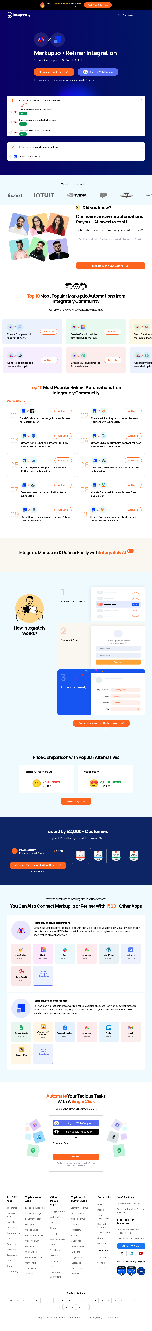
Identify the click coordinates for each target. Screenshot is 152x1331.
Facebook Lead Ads (35, 1207)
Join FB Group (133, 1246)
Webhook (55, 1216)
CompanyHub (13, 1233)
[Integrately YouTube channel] (140, 1253)
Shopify (53, 1227)
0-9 (10, 1300)
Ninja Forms (77, 1257)
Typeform (76, 1229)
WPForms (75, 1251)
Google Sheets (57, 1211)
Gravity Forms (77, 1213)
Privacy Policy (95, 1317)
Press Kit (101, 1243)
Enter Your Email (61, 1143)
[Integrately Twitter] (121, 1253)
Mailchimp (30, 1246)
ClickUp (54, 1233)
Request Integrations (103, 1225)
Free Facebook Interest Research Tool (128, 1231)
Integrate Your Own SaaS (129, 1203)
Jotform (75, 1224)
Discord (54, 1255)
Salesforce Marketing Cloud (33, 1270)
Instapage (76, 1262)
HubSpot (29, 1224)
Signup (100, 1238)
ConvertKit (30, 1262)
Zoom (53, 1266)
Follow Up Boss (11, 1215)
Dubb (9, 1266)
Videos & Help (104, 1232)
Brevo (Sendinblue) (34, 1235)
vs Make (101, 1262)
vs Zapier (101, 1257)
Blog (99, 1204)
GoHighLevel (31, 1229)
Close (9, 1238)
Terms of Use (80, 1165)
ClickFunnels (31, 1251)
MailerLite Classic (33, 1257)
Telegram (55, 1271)
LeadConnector (33, 1218)
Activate (19, 331)
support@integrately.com (133, 1261)
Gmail (53, 1222)
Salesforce (12, 1207)
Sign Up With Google (101, 72)
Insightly (11, 1222)
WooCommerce (58, 1238)
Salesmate (12, 1255)
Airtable (54, 1260)
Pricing (100, 1209)
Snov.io (10, 1260)
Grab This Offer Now (98, 5)
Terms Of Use (111, 1317)
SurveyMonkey (78, 1246)
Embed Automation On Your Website (130, 1211)
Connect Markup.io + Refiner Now (98, 723)
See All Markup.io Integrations (43, 973)
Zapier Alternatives (103, 1217)
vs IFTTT (101, 1268)
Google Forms (78, 1218)
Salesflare (11, 1249)
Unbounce (76, 1240)
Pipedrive (11, 1244)
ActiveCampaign (33, 1213)
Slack (52, 1244)
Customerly (12, 1271)
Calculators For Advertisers (130, 1238)
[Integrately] (18, 15)
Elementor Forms (79, 1207)
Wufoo (74, 1235)
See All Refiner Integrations (43, 1051)
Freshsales (12, 1227)
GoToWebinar (32, 1240)
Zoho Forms (77, 1268)
